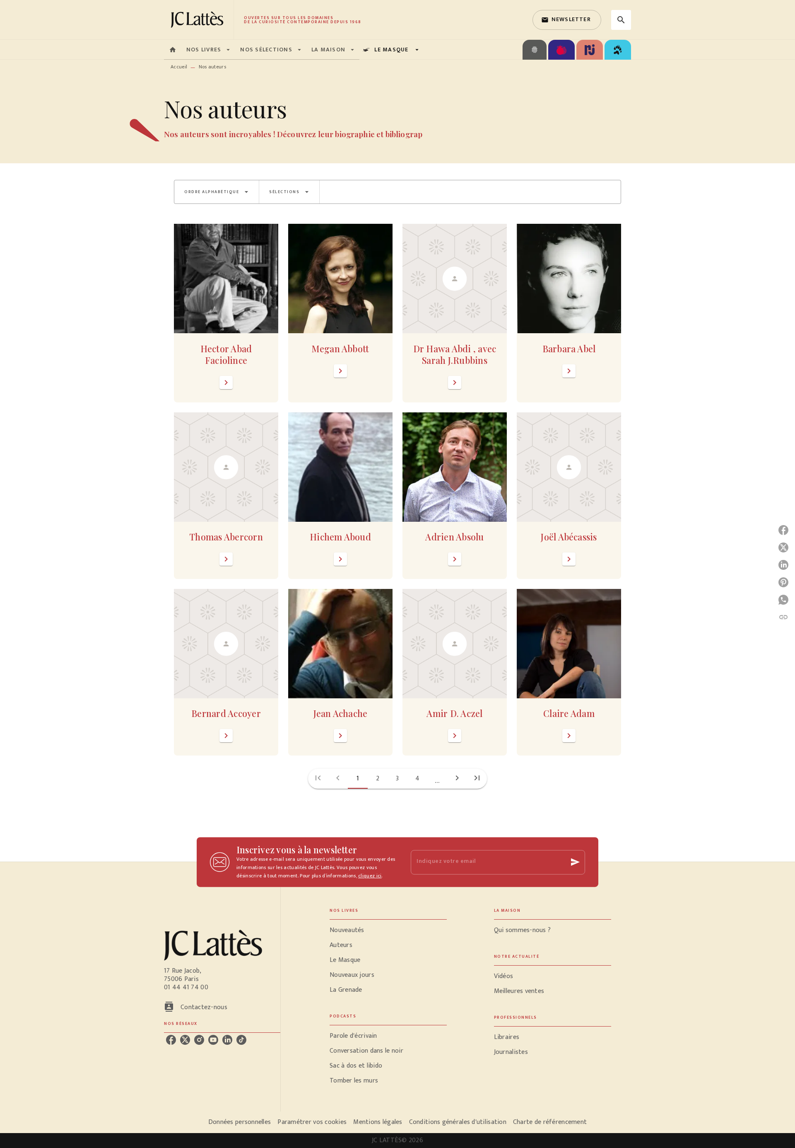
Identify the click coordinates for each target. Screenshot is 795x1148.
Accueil (179, 67)
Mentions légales (377, 1122)
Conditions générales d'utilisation (457, 1122)
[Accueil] (199, 19)
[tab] (172, 50)
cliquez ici (369, 876)
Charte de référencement (550, 1122)
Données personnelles (239, 1122)
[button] (566, 20)
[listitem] (171, 1040)
